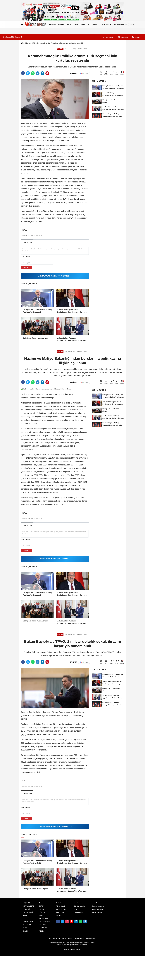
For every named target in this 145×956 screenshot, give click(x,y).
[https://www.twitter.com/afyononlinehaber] (62, 921)
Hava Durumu (96, 903)
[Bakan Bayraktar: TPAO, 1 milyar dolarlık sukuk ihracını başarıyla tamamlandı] (55, 687)
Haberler (27, 43)
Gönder (26, 268)
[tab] (27, 242)
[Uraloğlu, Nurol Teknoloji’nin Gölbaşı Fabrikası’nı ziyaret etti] (37, 298)
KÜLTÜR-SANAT (44, 921)
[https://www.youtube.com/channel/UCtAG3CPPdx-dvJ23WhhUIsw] (71, 921)
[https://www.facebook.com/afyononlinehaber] (58, 921)
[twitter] (28, 73)
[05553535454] (80, 921)
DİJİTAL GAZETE (105, 24)
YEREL (41, 931)
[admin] (85, 921)
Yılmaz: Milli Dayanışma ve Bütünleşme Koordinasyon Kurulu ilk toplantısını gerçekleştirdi (71, 311)
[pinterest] (47, 73)
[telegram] (37, 73)
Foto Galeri (124, 37)
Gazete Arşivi (78, 912)
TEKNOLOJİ (85, 24)
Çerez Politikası (79, 938)
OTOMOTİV (27, 925)
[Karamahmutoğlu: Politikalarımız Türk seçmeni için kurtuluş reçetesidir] (55, 99)
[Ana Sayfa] (22, 43)
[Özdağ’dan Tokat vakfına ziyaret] (37, 326)
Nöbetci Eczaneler (98, 909)
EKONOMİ (52, 24)
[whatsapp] (33, 73)
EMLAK (41, 909)
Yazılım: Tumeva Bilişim (72, 949)
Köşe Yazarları (61, 909)
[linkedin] (42, 73)
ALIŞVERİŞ (26, 903)
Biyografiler (60, 912)
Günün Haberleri (79, 906)
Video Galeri (109, 37)
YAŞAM (25, 931)
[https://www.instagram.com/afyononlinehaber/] (67, 921)
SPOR (69, 24)
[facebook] (23, 73)
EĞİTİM (41, 906)
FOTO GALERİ (28, 912)
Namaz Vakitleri (97, 912)
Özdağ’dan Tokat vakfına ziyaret (35, 338)
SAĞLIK (76, 24)
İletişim (70, 938)
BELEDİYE (42, 903)
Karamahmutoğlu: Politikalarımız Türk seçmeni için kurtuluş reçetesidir (61, 43)
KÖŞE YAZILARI (28, 921)
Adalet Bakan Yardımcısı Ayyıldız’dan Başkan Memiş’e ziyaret (71, 339)
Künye (64, 938)
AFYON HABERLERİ (120, 24)
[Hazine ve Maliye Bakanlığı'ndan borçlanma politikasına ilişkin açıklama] (46, 389)
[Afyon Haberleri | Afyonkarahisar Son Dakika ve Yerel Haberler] (35, 24)
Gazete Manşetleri (98, 906)
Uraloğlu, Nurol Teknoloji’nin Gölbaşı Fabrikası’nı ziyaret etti (37, 311)
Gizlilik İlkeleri (90, 938)
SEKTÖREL (43, 925)
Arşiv (75, 909)
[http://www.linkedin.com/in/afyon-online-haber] (76, 921)
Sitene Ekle (57, 938)
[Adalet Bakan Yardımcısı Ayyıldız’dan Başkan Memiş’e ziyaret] (72, 326)
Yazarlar (137, 37)
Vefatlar (58, 915)
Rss (50, 938)
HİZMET (25, 915)
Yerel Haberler (79, 903)
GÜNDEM (61, 24)
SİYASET (95, 24)
